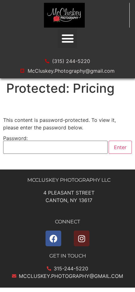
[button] (67, 38)
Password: (15, 138)
